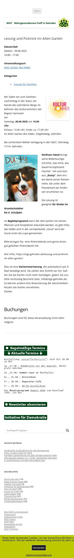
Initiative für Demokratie (16, 486)
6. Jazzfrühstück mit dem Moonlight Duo (24, 460)
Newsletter (9, 526)
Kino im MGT (10, 488)
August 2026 (37, 390)
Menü (37, 10)
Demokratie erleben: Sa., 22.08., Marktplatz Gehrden (30, 457)
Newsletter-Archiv (13, 524)
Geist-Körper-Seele (13, 481)
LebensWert (10, 493)
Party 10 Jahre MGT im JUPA (18, 452)
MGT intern (10, 519)
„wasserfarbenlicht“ (34, 359)
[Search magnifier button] (67, 430)
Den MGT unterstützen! (16, 511)
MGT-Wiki (9, 521)
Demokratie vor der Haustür (38, 366)
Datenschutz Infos (13, 516)
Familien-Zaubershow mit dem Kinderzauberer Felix (30, 455)
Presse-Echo (10, 496)
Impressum (10, 514)
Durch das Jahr (11, 479)
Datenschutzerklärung (39, 555)
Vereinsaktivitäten (13, 501)
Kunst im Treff (11, 491)
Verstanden (39, 547)
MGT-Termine (11, 529)
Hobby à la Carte (12, 484)
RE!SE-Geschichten (33, 386)
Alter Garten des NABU (17, 67)
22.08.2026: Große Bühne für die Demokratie (26, 450)
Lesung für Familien (25, 84)
